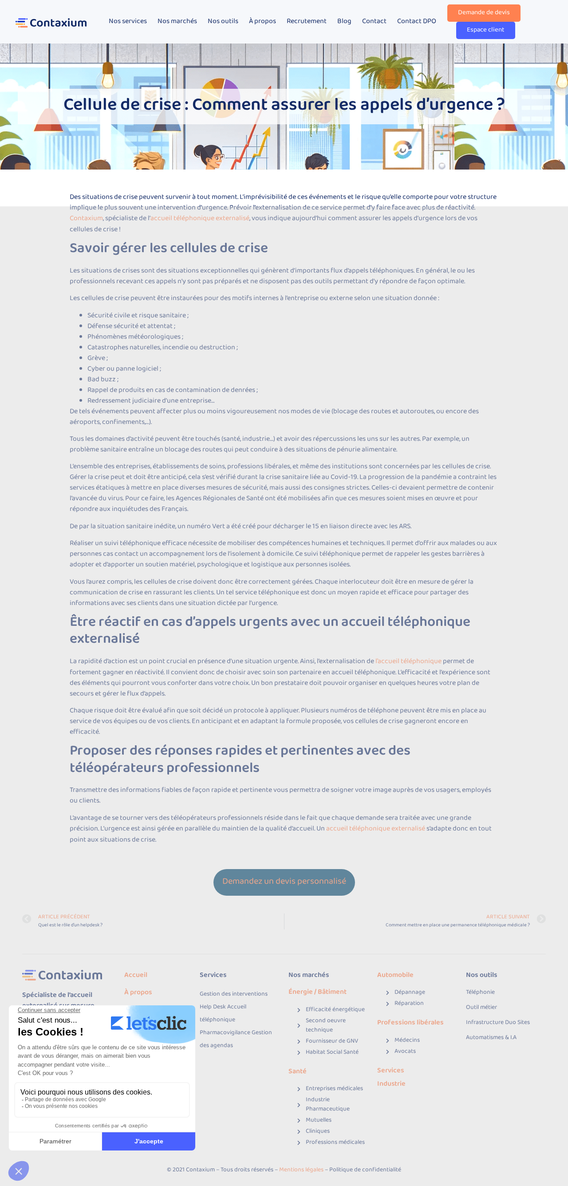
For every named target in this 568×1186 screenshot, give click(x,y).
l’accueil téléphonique (408, 662)
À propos (262, 22)
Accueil (135, 976)
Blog (344, 22)
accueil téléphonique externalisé (199, 219)
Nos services (128, 22)
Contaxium (86, 219)
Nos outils (223, 22)
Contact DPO (416, 22)
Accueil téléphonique (223, 1014)
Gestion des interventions (234, 994)
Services (391, 1071)
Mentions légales (301, 1170)
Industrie (391, 1084)
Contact (374, 22)
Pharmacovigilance (226, 1033)
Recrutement (307, 22)
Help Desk (213, 1007)
